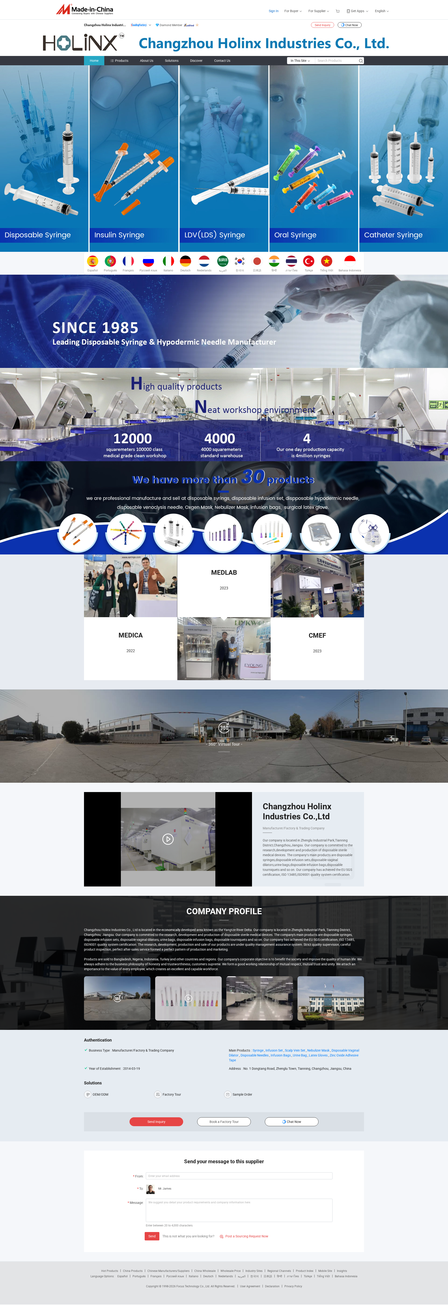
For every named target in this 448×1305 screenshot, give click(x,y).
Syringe (258, 1050)
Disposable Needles (255, 1055)
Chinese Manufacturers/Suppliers (168, 1271)
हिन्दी (279, 1276)
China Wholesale (205, 1271)
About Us (146, 60)
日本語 (268, 1276)
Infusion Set (274, 1050)
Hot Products (109, 1271)
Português (139, 1276)
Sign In (274, 11)
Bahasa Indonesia (346, 1276)
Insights (342, 1271)
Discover (196, 60)
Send (152, 1236)
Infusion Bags (281, 1055)
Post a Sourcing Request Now (244, 1236)
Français (155, 1276)
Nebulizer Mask (318, 1050)
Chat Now (351, 25)
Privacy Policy (293, 1286)
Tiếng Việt (323, 1276)
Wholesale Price (230, 1271)
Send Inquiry (322, 25)
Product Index (304, 1271)
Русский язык (175, 1276)
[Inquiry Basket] (338, 11)
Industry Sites (253, 1271)
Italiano (193, 1276)
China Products (133, 1271)
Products (121, 60)
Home (94, 60)
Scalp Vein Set (295, 1050)
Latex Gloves (318, 1055)
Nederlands (225, 1276)
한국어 (254, 1276)
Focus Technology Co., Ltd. (193, 1286)
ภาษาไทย (293, 1276)
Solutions (171, 60)
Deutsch (208, 1276)
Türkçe (308, 1276)
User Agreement (250, 1286)
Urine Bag (300, 1055)
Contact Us (222, 60)
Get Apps (357, 11)
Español (122, 1276)
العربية (241, 1276)
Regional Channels (279, 1271)
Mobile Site (325, 1271)
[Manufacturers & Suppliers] (86, 9)
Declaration (272, 1286)
